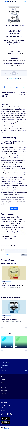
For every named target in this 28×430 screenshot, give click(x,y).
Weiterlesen (14, 208)
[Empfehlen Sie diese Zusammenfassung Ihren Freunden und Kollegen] (23, 87)
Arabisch (3, 396)
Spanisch (3, 382)
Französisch (3, 393)
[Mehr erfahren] (14, 92)
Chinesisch (3, 387)
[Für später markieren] (10, 87)
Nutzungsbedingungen (6, 405)
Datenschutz (4, 402)
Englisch (3, 376)
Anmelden (7, 254)
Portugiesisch (4, 390)
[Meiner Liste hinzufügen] (17, 87)
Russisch (3, 385)
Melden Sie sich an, (13, 78)
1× (5, 73)
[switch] (14, 73)
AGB (2, 407)
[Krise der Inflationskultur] (14, 307)
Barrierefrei (3, 410)
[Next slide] (26, 327)
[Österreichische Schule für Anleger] (14, 273)
